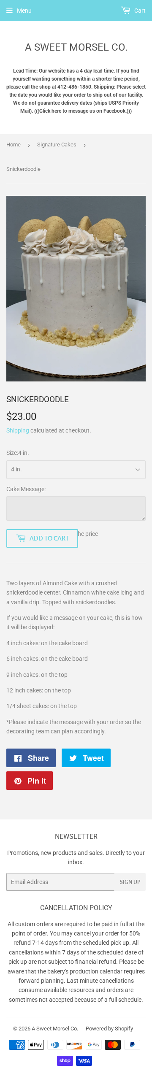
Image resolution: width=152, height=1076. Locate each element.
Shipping (17, 430)
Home (13, 144)
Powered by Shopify (109, 1028)
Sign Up (130, 882)
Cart (139, 10)
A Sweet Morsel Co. (76, 47)
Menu (24, 10)
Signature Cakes (56, 144)
